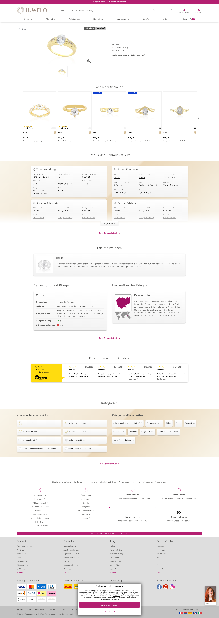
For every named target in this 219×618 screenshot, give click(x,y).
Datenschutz (40, 609)
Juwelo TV (189, 19)
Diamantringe (22, 565)
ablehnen (116, 596)
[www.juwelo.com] (195, 613)
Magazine (86, 507)
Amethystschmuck (71, 550)
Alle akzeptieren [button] (109, 605)
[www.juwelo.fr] (181, 613)
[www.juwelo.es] (190, 613)
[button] (171, 11)
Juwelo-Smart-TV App (40, 514)
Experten (86, 503)
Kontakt (75, 609)
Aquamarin (161, 554)
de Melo (61, 190)
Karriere (20, 609)
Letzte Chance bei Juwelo (123, 440)
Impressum (63, 609)
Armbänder (21, 554)
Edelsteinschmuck (154, 423)
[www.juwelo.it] (200, 613)
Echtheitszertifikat (40, 499)
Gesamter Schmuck (25, 546)
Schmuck (28, 19)
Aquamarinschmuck (72, 554)
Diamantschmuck (71, 565)
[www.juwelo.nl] (185, 613)
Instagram (172, 586)
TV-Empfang (40, 510)
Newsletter (86, 514)
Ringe (178, 423)
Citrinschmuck (70, 561)
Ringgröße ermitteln (40, 526)
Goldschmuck (118, 432)
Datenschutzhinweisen (108, 600)
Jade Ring (114, 569)
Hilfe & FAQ (40, 522)
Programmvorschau (86, 510)
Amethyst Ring (116, 550)
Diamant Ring (115, 561)
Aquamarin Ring (116, 554)
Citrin (159, 561)
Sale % (146, 19)
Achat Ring (114, 546)
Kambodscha (145, 192)
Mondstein (161, 569)
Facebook (159, 586)
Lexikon (165, 19)
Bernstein (161, 557)
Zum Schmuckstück (108, 233)
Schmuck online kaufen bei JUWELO (127, 423)
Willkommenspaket (40, 503)
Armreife (20, 557)
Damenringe (190, 423)
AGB (29, 609)
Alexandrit (161, 546)
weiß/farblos (120, 192)
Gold (35, 183)
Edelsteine (50, 19)
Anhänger (21, 550)
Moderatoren (86, 499)
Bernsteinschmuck (71, 557)
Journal (85, 518)
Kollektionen (74, 19)
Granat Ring (115, 565)
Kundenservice (40, 495)
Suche (154, 10)
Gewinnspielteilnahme (40, 507)
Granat (159, 565)
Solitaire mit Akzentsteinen (40, 192)
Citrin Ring (114, 557)
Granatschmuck (70, 569)
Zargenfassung (170, 185)
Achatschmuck (70, 546)
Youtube (165, 586)
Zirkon (117, 177)
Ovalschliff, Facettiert (149, 185)
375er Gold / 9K (65, 183)
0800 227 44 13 (140, 521)
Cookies (52, 609)
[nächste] (198, 118)
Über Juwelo (86, 495)
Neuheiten (98, 19)
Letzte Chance (122, 19)
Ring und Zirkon (147, 432)
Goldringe (133, 432)
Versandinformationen (40, 518)
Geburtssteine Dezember (168, 432)
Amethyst (161, 550)
